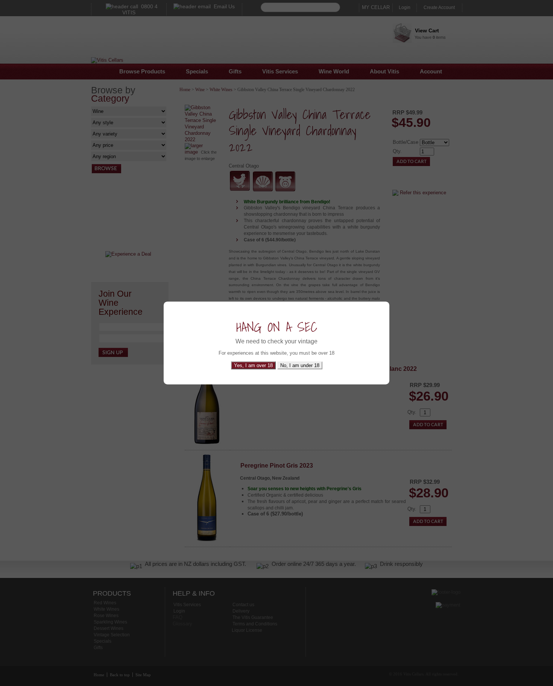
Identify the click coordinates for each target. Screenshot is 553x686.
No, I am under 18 (299, 365)
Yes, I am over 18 (253, 365)
